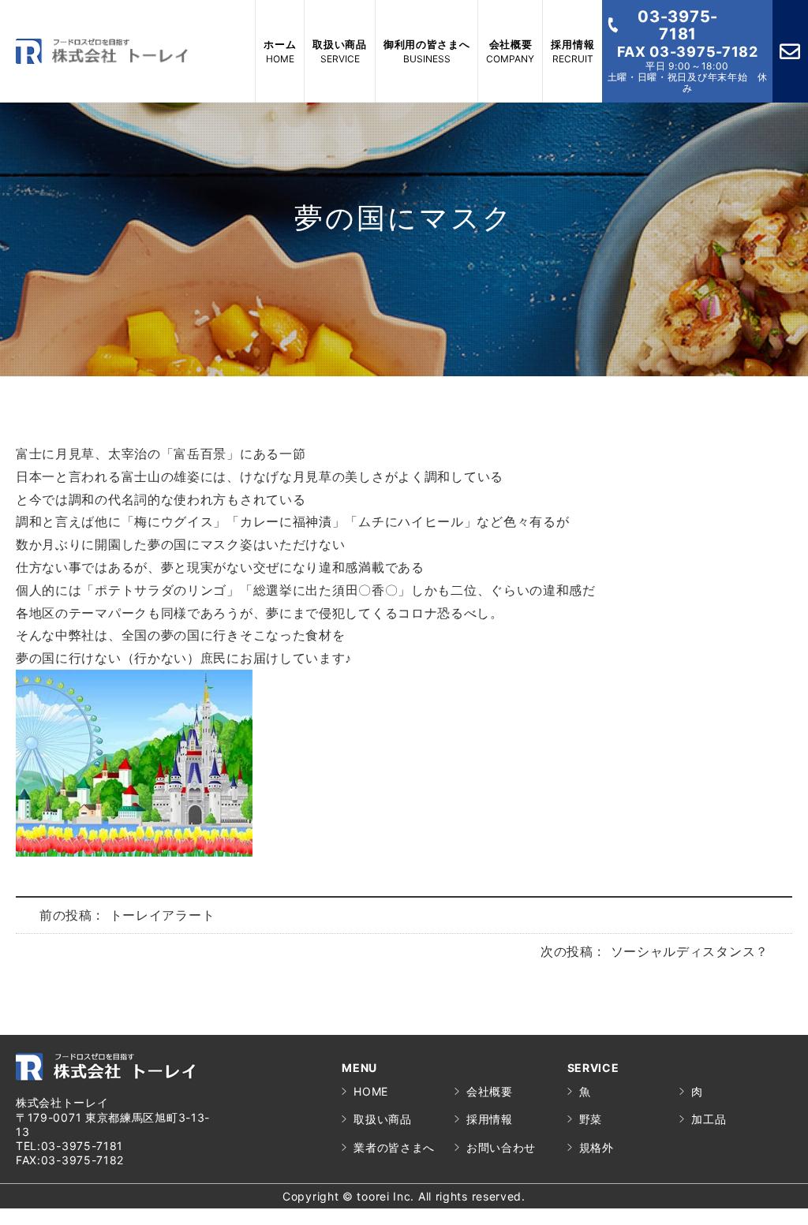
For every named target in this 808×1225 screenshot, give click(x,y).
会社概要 (489, 1091)
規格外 (596, 1147)
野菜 (590, 1119)
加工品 (708, 1119)
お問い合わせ (501, 1147)
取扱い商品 (383, 1119)
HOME (371, 1091)
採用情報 (489, 1119)
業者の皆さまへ (394, 1147)
